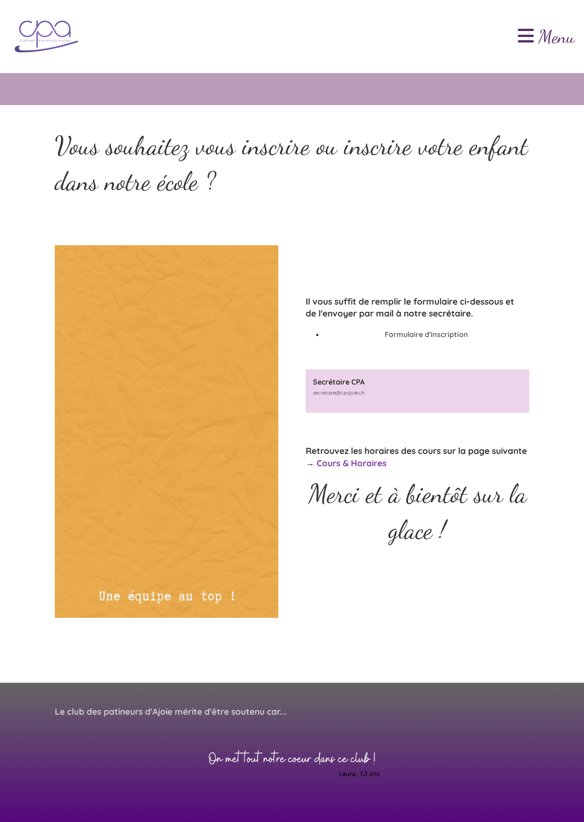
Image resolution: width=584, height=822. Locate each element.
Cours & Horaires (351, 463)
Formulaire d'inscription (426, 334)
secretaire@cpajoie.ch (339, 393)
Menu (554, 36)
